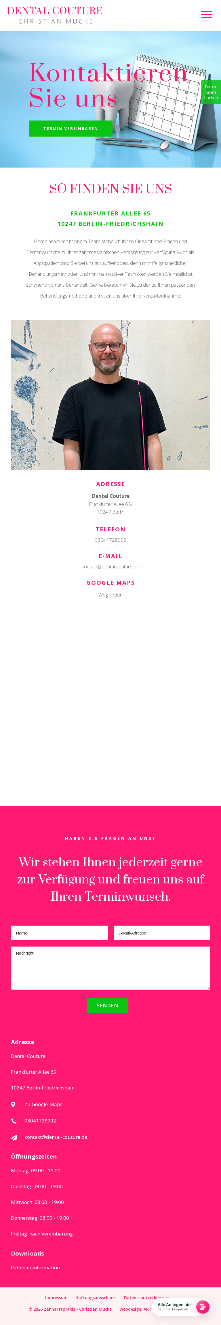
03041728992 (110, 540)
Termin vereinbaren (70, 128)
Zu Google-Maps (43, 1104)
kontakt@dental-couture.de (110, 566)
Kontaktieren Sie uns (109, 87)
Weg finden (110, 594)
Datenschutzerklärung (146, 1297)
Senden (107, 1005)
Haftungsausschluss (95, 1297)
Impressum (56, 1297)
